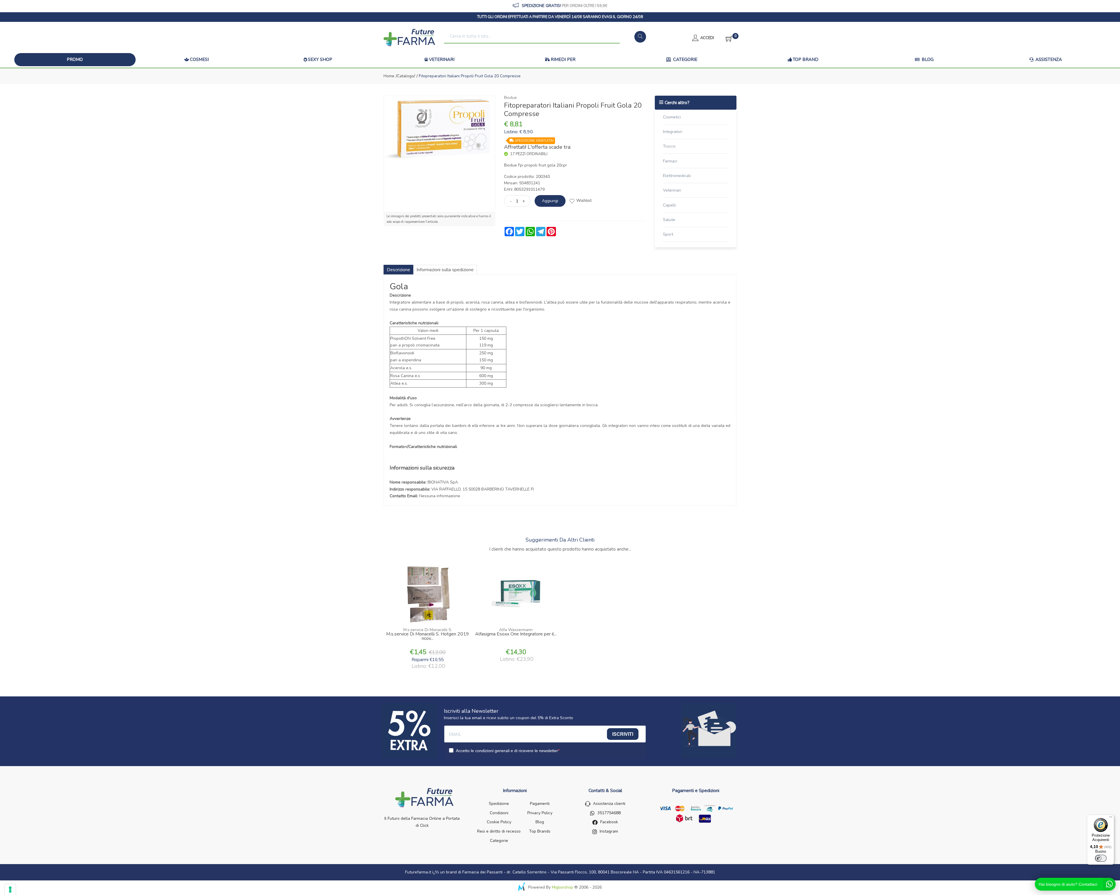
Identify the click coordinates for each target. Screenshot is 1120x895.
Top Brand (805, 59)
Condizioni (499, 813)
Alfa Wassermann (516, 630)
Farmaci (670, 161)
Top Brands (539, 831)
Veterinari (441, 59)
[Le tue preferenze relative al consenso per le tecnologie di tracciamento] (10, 889)
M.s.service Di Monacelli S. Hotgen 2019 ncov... (427, 636)
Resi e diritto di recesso (499, 831)
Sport (668, 234)
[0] (727, 37)
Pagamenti (540, 803)
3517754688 (609, 813)
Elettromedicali (677, 175)
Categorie (684, 59)
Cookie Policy (499, 822)
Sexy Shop (320, 59)
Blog (927, 59)
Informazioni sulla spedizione (445, 270)
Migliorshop (562, 887)
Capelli (669, 205)
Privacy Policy (539, 813)
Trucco (669, 146)
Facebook (609, 822)
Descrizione (398, 270)
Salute (669, 220)
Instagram (609, 831)
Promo (75, 59)
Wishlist (584, 200)
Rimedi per (563, 59)
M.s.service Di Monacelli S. (427, 630)
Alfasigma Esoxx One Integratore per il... (515, 634)
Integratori (672, 131)
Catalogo (405, 76)
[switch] (1101, 858)
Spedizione (499, 803)
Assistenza (1048, 59)
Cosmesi (199, 59)
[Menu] (1110, 818)
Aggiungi (550, 201)
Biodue (510, 97)
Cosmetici (672, 117)
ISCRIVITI (622, 734)
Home (389, 76)
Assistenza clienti (609, 803)
